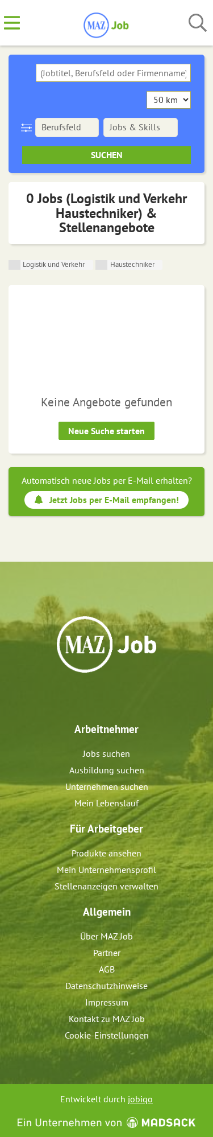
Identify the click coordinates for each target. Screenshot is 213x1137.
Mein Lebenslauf (106, 803)
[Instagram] (117, 697)
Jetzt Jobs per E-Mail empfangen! (114, 499)
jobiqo (140, 1099)
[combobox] (113, 73)
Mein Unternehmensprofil (106, 869)
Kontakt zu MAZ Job (107, 1018)
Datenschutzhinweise (106, 985)
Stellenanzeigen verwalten (106, 886)
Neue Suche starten (106, 430)
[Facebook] (98, 697)
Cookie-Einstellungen (107, 1035)
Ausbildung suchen (106, 770)
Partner (106, 952)
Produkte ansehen (106, 853)
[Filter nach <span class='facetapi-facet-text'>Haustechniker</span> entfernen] (101, 265)
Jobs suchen (106, 753)
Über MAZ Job (106, 936)
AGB (107, 969)
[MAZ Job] (106, 23)
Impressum (106, 1002)
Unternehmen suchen (106, 786)
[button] (28, 127)
